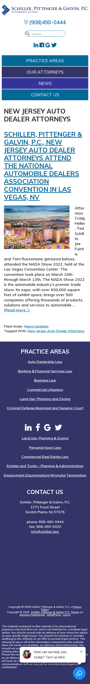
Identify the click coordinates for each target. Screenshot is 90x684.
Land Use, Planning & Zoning (45, 438)
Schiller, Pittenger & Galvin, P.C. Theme (55, 612)
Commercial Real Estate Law (45, 456)
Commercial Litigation (45, 389)
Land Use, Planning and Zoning (45, 399)
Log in (67, 614)
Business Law (45, 380)
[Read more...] (16, 310)
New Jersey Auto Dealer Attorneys (56, 331)
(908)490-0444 (47, 22)
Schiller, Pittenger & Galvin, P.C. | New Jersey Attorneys (45, 10)
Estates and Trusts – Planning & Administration (45, 466)
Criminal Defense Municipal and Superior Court (45, 408)
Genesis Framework (32, 614)
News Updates (36, 326)
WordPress (54, 614)
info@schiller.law (45, 531)
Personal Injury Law (45, 447)
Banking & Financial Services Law (45, 371)
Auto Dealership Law (45, 361)
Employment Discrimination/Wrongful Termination (45, 475)
